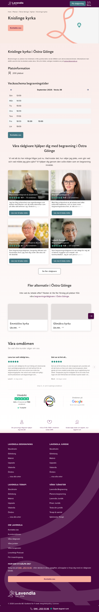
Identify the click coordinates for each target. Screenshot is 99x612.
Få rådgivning (78, 3)
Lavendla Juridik (59, 444)
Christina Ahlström (60, 192)
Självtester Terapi (57, 517)
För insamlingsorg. (15, 557)
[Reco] (49, 401)
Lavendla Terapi (17, 484)
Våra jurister (13, 543)
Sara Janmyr (14, 192)
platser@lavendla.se (70, 61)
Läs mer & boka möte (19, 213)
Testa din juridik (56, 507)
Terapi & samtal (56, 512)
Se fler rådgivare (49, 271)
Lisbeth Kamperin (60, 240)
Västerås (11, 467)
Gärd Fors (13, 240)
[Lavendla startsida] (16, 3)
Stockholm (12, 449)
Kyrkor (32, 12)
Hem (9, 12)
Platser (15, 12)
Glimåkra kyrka (62, 323)
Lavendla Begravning (20, 444)
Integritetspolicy (46, 603)
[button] (79, 25)
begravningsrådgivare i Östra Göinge (51, 296)
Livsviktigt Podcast (16, 552)
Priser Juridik (55, 503)
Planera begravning (58, 494)
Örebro (11, 472)
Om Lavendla (15, 525)
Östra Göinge (24, 12)
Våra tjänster (58, 484)
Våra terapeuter (14, 548)
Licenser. (56, 603)
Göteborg (12, 453)
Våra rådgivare (14, 538)
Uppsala (11, 462)
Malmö (11, 458)
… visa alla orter (14, 476)
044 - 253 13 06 (41, 608)
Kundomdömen (14, 534)
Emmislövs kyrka (19, 323)
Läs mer (13, 327)
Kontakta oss (15, 28)
